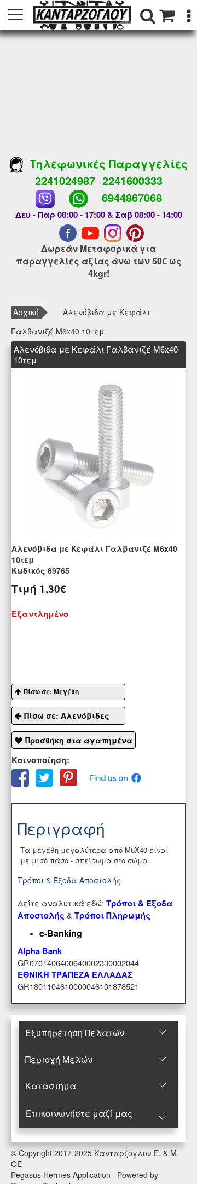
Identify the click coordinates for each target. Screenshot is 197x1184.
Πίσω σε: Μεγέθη (51, 691)
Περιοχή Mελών (58, 1059)
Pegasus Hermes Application (62, 1174)
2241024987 (65, 180)
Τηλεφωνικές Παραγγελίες (105, 163)
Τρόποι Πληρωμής (112, 915)
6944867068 (132, 197)
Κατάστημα (50, 1085)
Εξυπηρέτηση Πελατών (74, 1032)
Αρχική (26, 312)
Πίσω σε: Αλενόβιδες (66, 715)
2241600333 (132, 180)
